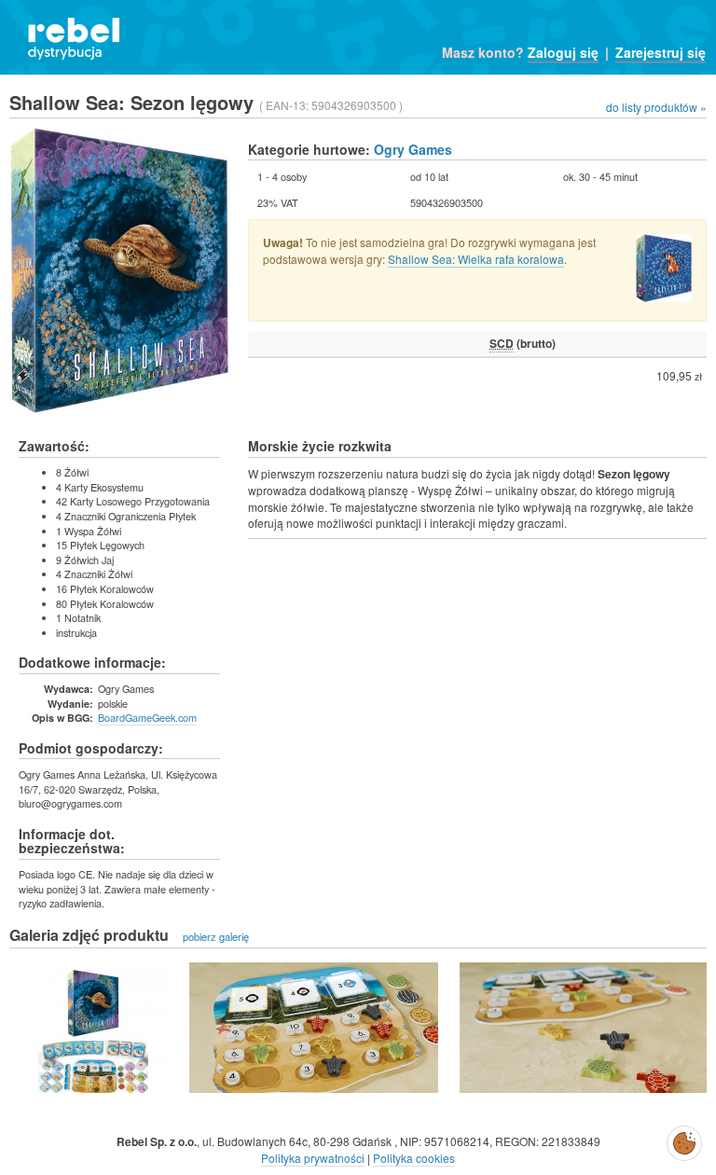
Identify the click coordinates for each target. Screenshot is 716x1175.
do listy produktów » (656, 107)
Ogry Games (413, 149)
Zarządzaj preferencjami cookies (684, 1139)
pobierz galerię (216, 936)
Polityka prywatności (313, 1158)
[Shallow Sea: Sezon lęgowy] (93, 1028)
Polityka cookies (414, 1158)
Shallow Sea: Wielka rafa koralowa (476, 259)
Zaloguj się (563, 52)
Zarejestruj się (660, 52)
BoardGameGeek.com (147, 717)
